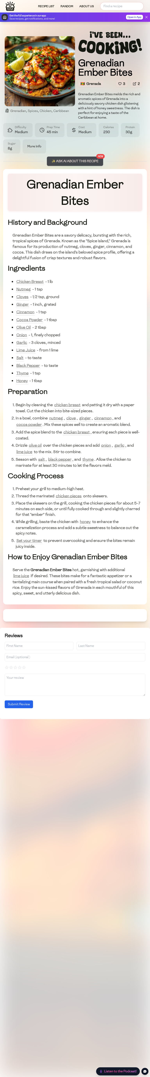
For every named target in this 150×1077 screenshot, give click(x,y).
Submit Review (19, 704)
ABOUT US (86, 6)
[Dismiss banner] (146, 17)
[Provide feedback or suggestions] (144, 1071)
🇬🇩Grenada (90, 83)
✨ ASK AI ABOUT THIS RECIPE (75, 161)
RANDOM (67, 6)
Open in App (134, 17)
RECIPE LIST (46, 6)
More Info (34, 146)
